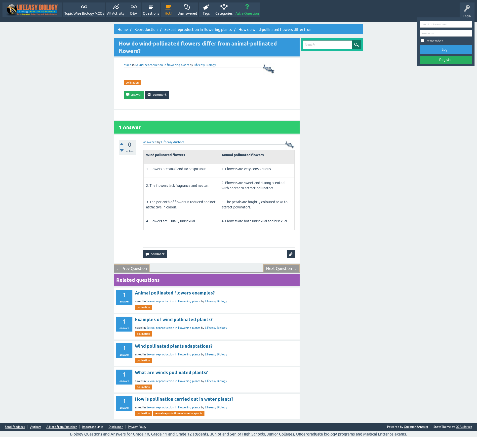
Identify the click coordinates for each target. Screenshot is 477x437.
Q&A (133, 13)
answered (150, 142)
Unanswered (187, 13)
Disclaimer (116, 427)
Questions (151, 13)
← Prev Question (132, 268)
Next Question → (281, 268)
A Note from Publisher (61, 427)
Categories (224, 13)
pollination (132, 82)
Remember (434, 41)
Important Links (92, 427)
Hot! (168, 13)
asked (127, 65)
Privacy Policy (137, 427)
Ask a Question (247, 13)
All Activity (115, 13)
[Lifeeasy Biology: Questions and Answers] (32, 9)
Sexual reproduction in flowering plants (162, 65)
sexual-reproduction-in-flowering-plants (178, 413)
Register (446, 60)
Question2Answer (416, 427)
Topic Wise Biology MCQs (84, 13)
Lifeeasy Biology (216, 301)
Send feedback (15, 427)
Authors (35, 427)
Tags (206, 13)
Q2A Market (464, 427)
